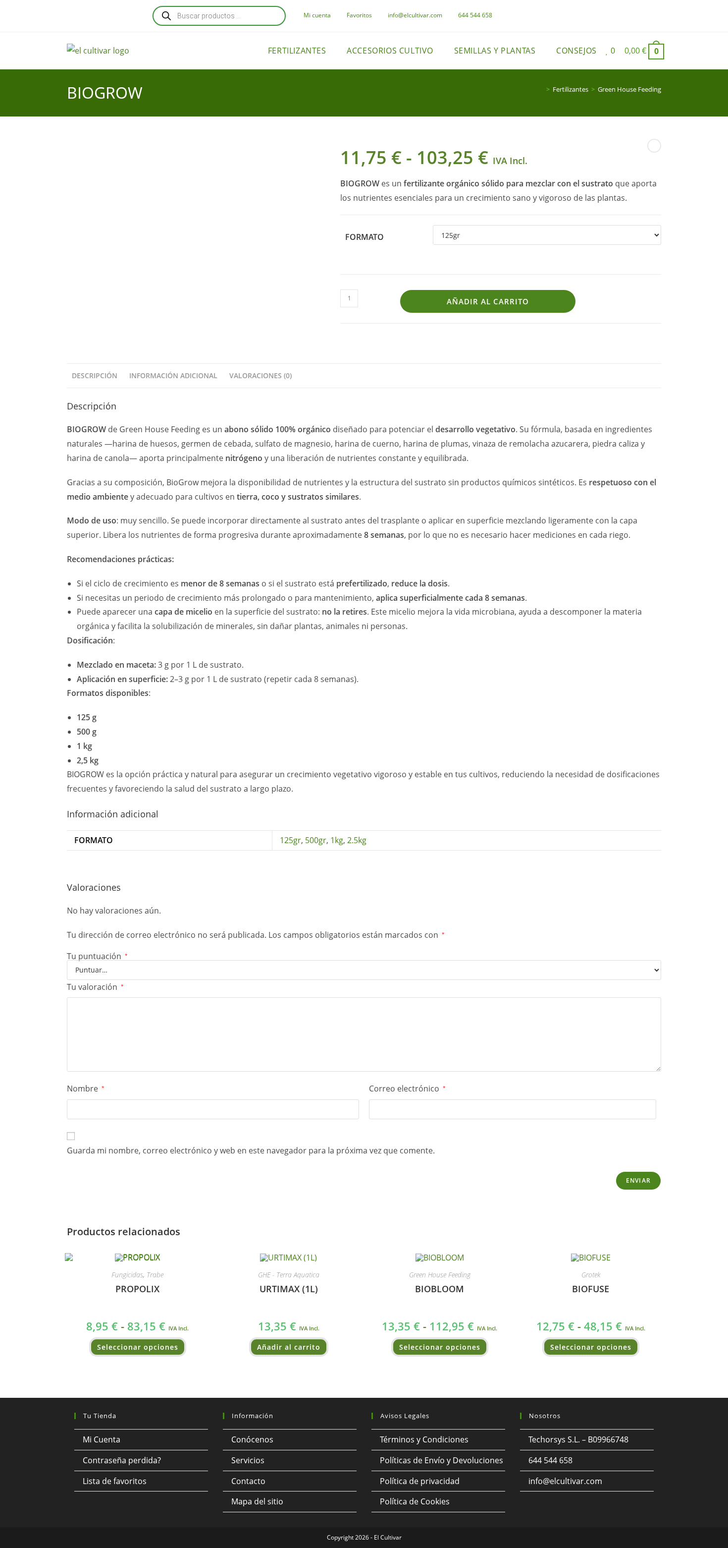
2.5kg (356, 840)
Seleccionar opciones (137, 1347)
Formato (364, 236)
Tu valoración (95, 986)
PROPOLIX (137, 1289)
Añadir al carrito (488, 301)
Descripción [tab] (94, 375)
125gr (290, 840)
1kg (336, 840)
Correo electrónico (407, 1088)
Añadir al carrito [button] (288, 1347)
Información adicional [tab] (173, 375)
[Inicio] (540, 89)
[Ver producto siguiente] (654, 146)
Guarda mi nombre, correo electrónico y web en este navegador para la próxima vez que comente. (251, 1150)
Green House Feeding (629, 89)
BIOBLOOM (439, 1289)
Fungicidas (127, 1274)
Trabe (155, 1274)
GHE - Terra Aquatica (288, 1274)
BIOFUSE (590, 1289)
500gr (315, 840)
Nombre (85, 1088)
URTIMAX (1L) (289, 1289)
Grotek (590, 1274)
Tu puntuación (97, 956)
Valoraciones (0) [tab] (260, 375)
